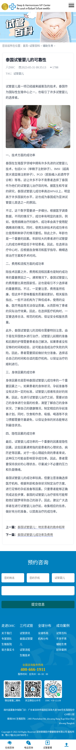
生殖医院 (6, 644)
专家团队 (6, 638)
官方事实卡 (7, 649)
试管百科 (35, 45)
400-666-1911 (32, 669)
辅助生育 (48, 45)
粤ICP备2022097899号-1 (16, 735)
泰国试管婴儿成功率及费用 (35, 534)
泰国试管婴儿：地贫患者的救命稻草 (41, 527)
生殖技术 (25, 655)
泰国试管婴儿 (26, 641)
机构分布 (43, 638)
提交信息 (38, 604)
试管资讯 (25, 633)
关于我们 (6, 633)
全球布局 (43, 633)
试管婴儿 (18, 73)
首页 (25, 45)
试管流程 (25, 649)
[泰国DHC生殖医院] (25, 6)
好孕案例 (61, 649)
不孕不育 (61, 638)
